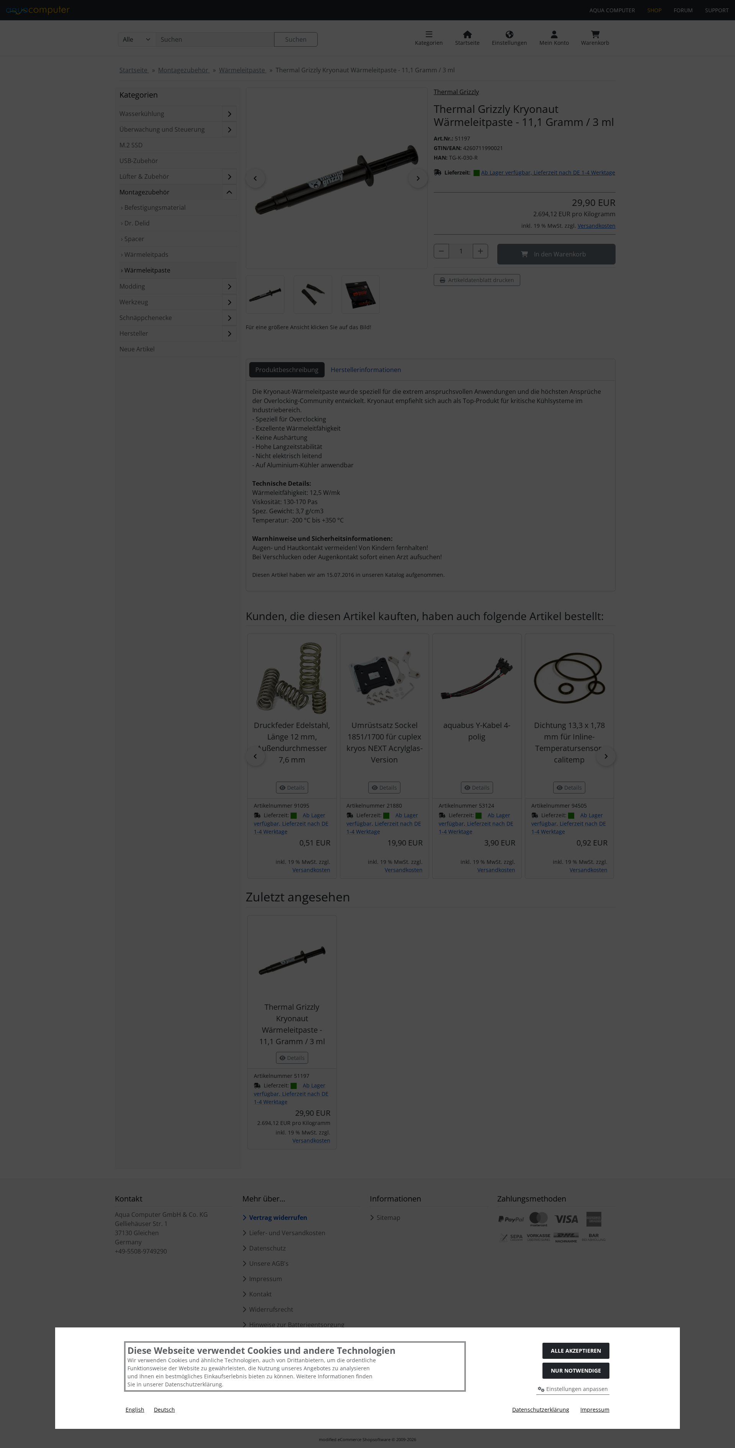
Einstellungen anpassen (576, 1388)
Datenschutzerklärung (540, 1409)
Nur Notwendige (576, 1370)
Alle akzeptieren (576, 1350)
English (135, 1409)
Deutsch (164, 1409)
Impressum (594, 1409)
